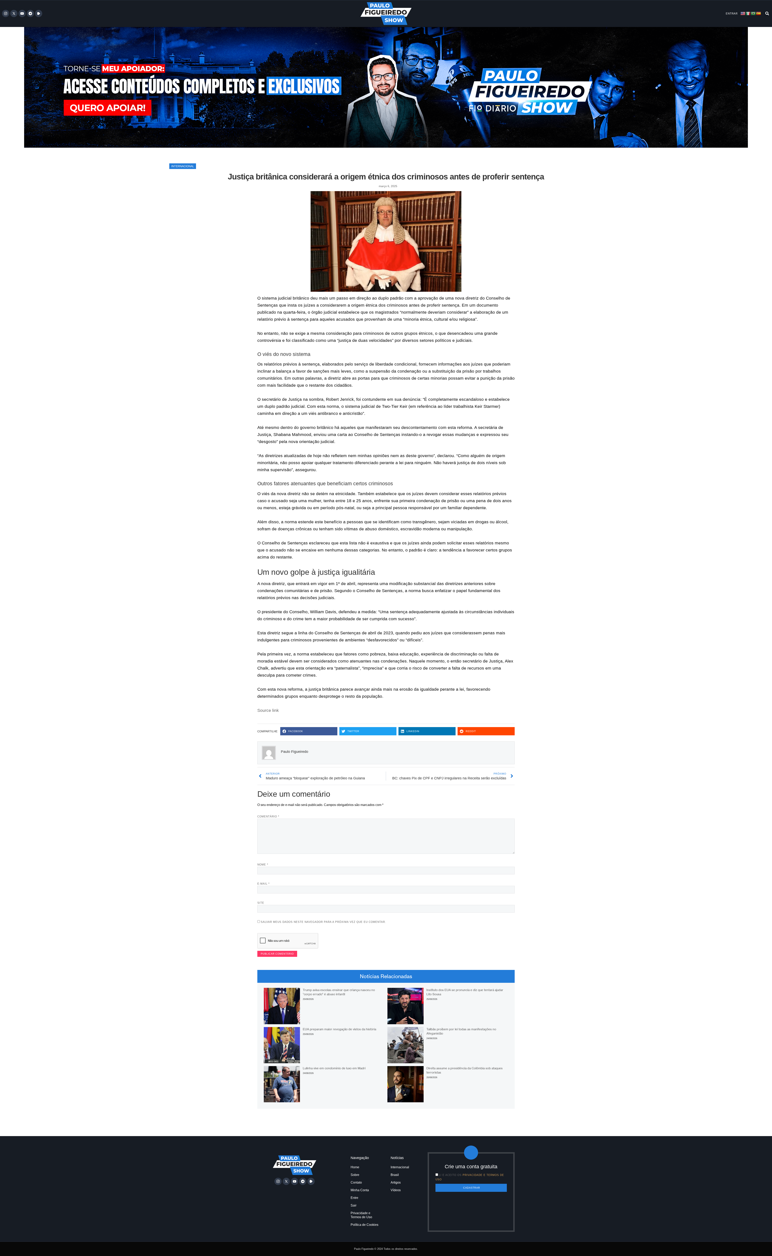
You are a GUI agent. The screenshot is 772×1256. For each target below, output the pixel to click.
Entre (354, 1197)
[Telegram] (30, 13)
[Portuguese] (753, 13)
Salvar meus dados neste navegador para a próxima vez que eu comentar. (323, 921)
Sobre (355, 1175)
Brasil (395, 1175)
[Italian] (748, 13)
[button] (767, 13)
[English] (743, 13)
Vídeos (396, 1190)
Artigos (396, 1182)
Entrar (732, 13)
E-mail (263, 883)
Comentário (268, 816)
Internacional (182, 166)
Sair (353, 1205)
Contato (356, 1182)
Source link (268, 710)
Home (355, 1167)
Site (260, 902)
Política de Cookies (364, 1224)
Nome (262, 864)
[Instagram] (5, 13)
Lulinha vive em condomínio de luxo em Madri (334, 1068)
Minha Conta (360, 1190)
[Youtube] (22, 13)
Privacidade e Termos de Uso (361, 1215)
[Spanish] (758, 13)
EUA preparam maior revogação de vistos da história (339, 1029)
